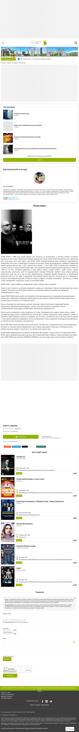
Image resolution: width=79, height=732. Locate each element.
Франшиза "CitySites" (6, 696)
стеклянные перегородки (21, 113)
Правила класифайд (30, 728)
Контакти (37, 705)
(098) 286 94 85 (13, 197)
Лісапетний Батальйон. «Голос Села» (30, 479)
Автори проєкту (45, 705)
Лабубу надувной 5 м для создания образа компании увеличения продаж (35, 148)
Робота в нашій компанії (7, 694)
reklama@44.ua (30, 712)
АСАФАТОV (20, 457)
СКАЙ (18, 568)
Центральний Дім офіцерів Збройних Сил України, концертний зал (37, 470)
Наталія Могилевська (24, 524)
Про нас (32, 705)
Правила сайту (20, 728)
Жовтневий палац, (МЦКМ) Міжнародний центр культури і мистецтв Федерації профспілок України (45, 492)
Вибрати (8, 659)
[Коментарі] (76, 473)
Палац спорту (22, 537)
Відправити (10, 675)
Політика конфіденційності (8, 728)
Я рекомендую (21, 436)
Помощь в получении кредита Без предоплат (27, 137)
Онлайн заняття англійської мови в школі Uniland (28, 125)
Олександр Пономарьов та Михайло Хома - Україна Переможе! (40, 501)
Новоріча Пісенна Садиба (26, 546)
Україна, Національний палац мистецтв (29, 514)
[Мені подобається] (74, 473)
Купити (18, 473)
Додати (39, 160)
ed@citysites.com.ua (13, 199)
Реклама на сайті (6, 692)
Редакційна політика (42, 728)
